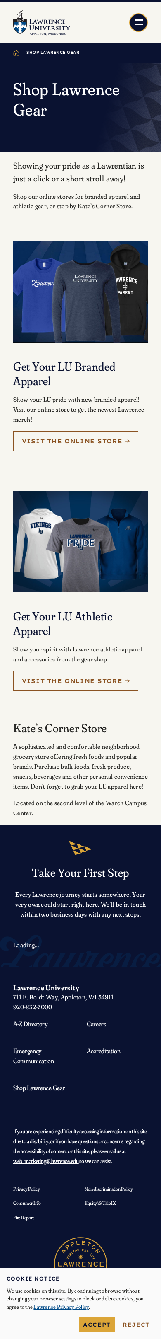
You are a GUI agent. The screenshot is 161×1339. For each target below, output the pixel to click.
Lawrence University (46, 987)
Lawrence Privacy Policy (61, 1306)
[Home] (16, 53)
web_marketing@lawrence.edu (46, 1161)
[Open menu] (138, 22)
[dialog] (80, 1303)
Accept (97, 1324)
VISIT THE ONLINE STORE (72, 441)
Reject (136, 1324)
